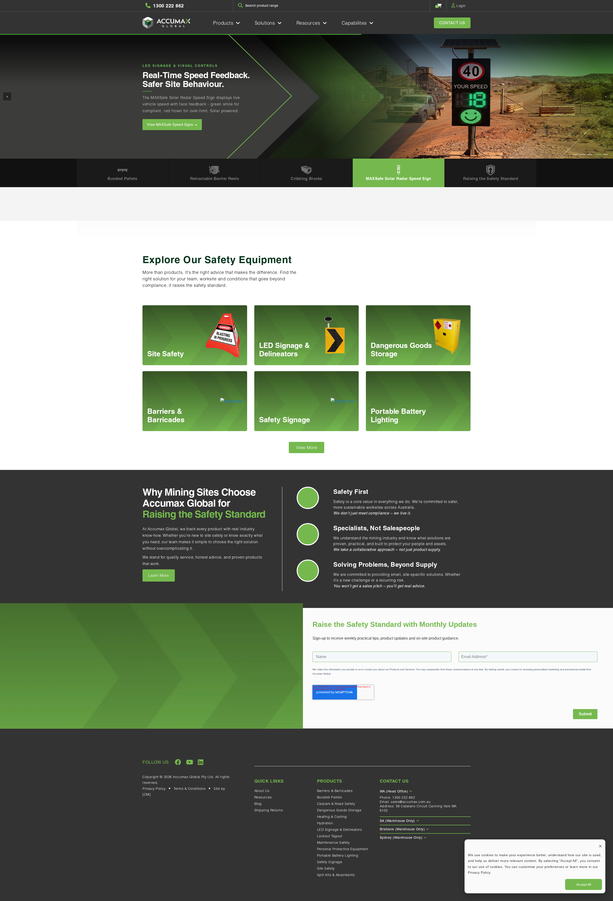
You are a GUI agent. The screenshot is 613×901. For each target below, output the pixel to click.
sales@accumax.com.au (411, 802)
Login (460, 6)
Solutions (266, 23)
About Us (261, 791)
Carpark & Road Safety (336, 804)
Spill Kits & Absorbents (336, 875)
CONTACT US (452, 23)
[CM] (146, 794)
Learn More (158, 575)
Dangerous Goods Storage (339, 810)
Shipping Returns (268, 810)
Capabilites (355, 23)
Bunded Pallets (329, 797)
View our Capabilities (164, 131)
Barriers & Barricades (335, 791)
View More (306, 447)
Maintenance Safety (333, 842)
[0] (439, 5)
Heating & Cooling (332, 816)
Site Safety (326, 868)
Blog (258, 804)
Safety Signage (329, 862)
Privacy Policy (154, 788)
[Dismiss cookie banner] (600, 846)
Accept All (583, 884)
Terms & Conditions (189, 788)
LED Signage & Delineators (339, 829)
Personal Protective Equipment (342, 849)
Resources (309, 23)
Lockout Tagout (329, 836)
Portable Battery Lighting (337, 855)
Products (224, 23)
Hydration (325, 823)
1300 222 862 (403, 797)
